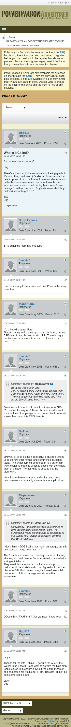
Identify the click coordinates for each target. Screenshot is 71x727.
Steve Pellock (28, 220)
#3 (65, 280)
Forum (12, 37)
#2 (65, 240)
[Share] (65, 144)
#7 (65, 515)
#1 (65, 152)
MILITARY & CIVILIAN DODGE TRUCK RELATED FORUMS (35, 41)
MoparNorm (27, 303)
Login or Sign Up (57, 2)
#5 (65, 376)
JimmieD (24, 260)
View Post (51, 384)
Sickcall (24, 431)
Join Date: (25, 143)
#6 (65, 451)
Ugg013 (24, 132)
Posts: (48, 143)
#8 (65, 610)
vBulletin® (51, 721)
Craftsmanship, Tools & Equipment (22, 45)
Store (29, 75)
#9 (65, 651)
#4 (65, 323)
